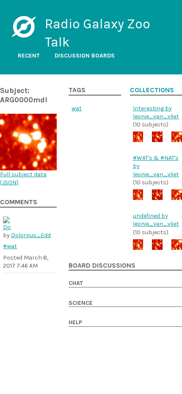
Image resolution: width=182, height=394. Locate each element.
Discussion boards (85, 55)
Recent (29, 55)
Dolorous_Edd (31, 235)
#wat (10, 246)
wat (77, 108)
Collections (152, 90)
